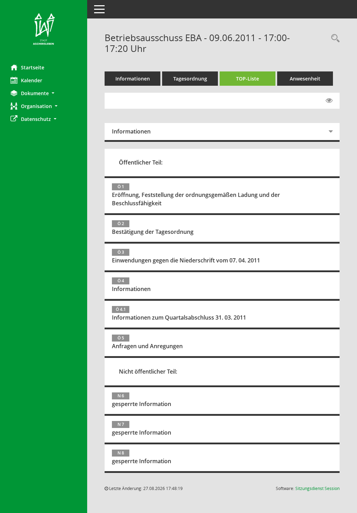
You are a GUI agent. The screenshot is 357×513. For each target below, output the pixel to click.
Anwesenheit (305, 78)
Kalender (31, 80)
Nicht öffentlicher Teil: (148, 371)
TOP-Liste (247, 78)
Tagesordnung (190, 78)
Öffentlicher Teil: (140, 162)
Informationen (132, 78)
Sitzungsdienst (317, 488)
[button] (43, 93)
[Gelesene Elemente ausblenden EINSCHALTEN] (329, 100)
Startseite (32, 67)
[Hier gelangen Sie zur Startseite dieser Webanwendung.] (43, 29)
